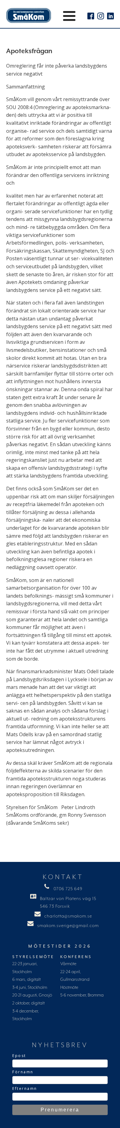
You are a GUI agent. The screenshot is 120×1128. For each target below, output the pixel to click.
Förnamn (23, 1072)
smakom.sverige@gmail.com (68, 925)
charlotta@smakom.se (68, 916)
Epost (19, 1055)
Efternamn (24, 1088)
